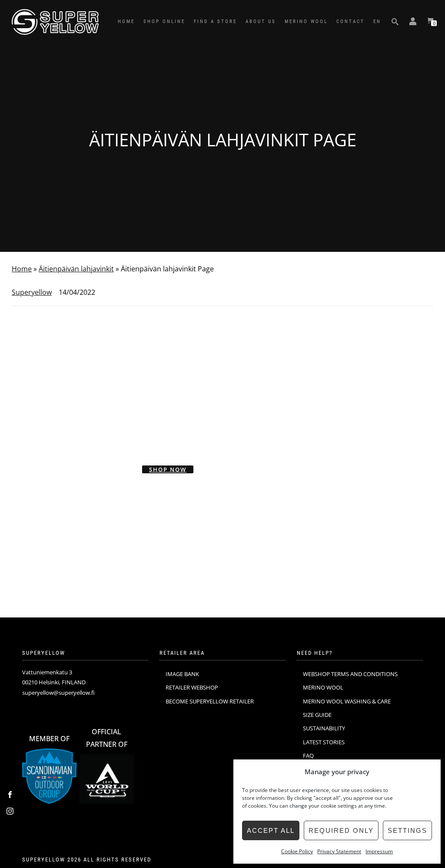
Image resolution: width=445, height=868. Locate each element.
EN (377, 21)
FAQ (308, 755)
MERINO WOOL (306, 21)
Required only (341, 830)
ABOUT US (261, 21)
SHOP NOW (167, 469)
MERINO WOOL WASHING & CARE (347, 701)
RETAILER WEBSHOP (192, 687)
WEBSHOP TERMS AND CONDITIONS (350, 674)
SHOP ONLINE (164, 21)
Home (22, 269)
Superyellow (32, 292)
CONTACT (350, 21)
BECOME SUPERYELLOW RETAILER (210, 701)
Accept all (271, 830)
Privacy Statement (339, 851)
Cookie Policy (297, 851)
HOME (126, 21)
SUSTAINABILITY (324, 728)
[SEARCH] (395, 21)
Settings (407, 830)
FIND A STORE (215, 21)
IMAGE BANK (182, 674)
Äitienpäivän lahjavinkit (76, 269)
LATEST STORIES (324, 742)
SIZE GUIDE (317, 715)
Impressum (379, 851)
